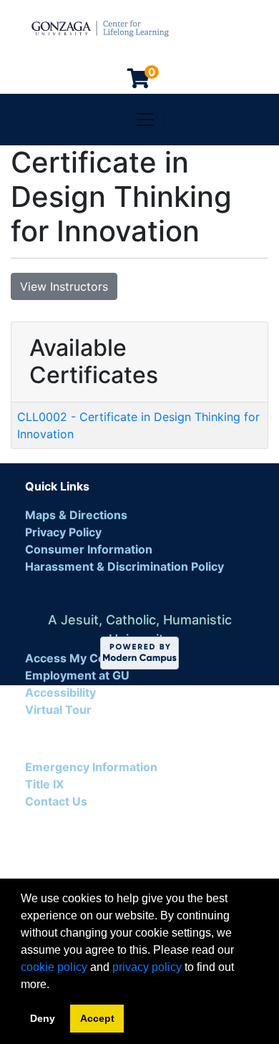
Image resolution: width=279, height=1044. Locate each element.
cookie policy (54, 967)
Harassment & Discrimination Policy (124, 566)
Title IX (44, 784)
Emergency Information (91, 767)
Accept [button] (97, 1018)
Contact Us (56, 801)
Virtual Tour (58, 709)
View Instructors (64, 286)
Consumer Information (88, 549)
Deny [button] (42, 1018)
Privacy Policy (63, 532)
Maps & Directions (76, 515)
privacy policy (147, 967)
